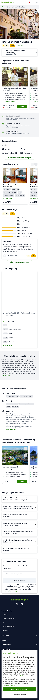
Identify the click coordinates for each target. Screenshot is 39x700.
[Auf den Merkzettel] (25, 69)
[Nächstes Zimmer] (35, 164)
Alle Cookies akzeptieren (19, 689)
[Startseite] (2, 7)
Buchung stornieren (8, 618)
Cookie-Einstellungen (9, 626)
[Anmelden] (33, 2)
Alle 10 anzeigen (8, 198)
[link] (15, 88)
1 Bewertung (19, 45)
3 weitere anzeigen (10, 101)
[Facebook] (22, 604)
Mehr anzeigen (7, 345)
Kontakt (5, 615)
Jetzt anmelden (19, 580)
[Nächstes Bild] (25, 76)
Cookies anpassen (25, 676)
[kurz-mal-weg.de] (8, 2)
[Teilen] (35, 12)
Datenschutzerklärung (11, 591)
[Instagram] (17, 604)
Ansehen (22, 106)
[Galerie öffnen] (19, 24)
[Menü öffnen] (36, 2)
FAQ (4, 622)
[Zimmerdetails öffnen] (24, 170)
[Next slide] (36, 24)
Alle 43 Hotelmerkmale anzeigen (19, 158)
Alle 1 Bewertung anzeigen (19, 262)
